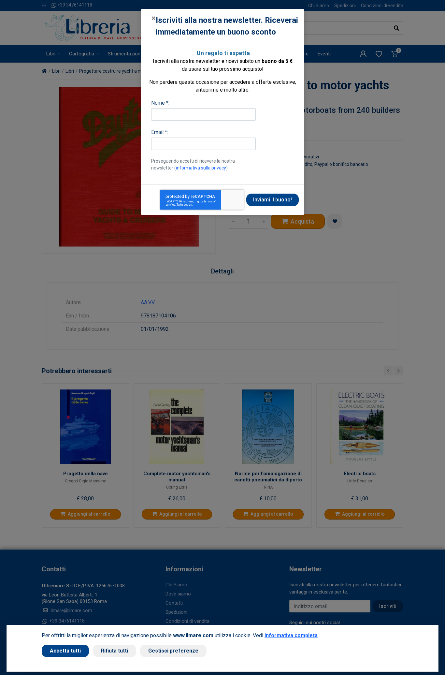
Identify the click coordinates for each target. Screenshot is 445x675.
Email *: (159, 132)
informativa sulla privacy (201, 167)
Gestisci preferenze (173, 651)
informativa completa (291, 635)
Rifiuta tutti (114, 651)
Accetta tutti (65, 651)
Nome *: (160, 103)
